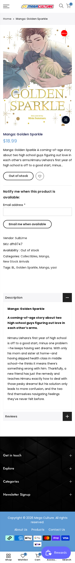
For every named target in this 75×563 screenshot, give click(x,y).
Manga (44, 256)
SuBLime (21, 238)
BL (13, 267)
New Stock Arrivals (16, 261)
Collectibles (29, 256)
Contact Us (57, 530)
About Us (20, 530)
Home (7, 19)
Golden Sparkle (27, 267)
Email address (14, 205)
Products (37, 530)
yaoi (54, 267)
